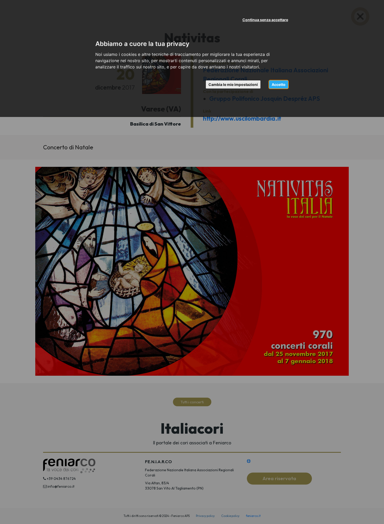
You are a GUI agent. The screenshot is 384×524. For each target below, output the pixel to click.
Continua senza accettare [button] (265, 19)
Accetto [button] (279, 84)
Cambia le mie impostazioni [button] (233, 84)
